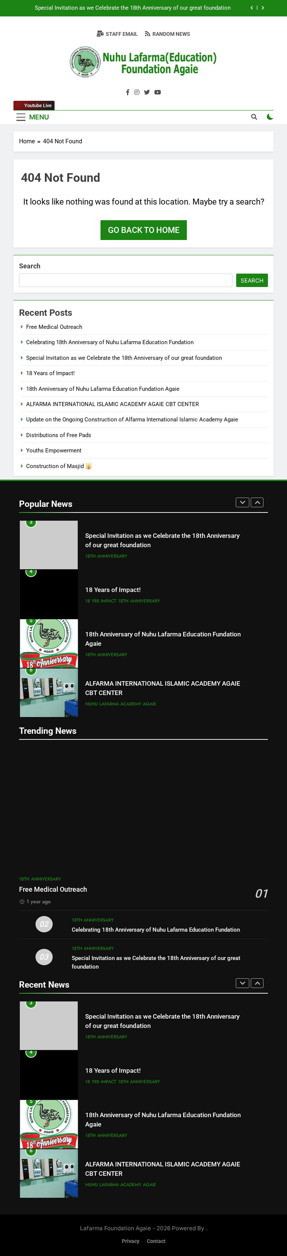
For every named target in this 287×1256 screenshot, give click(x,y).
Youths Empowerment (53, 450)
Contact (156, 1241)
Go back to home (143, 230)
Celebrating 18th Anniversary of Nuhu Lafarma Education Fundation (110, 342)
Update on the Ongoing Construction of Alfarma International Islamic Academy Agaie (132, 419)
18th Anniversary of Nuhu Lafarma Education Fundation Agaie (102, 389)
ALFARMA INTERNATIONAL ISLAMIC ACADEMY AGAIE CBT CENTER (112, 404)
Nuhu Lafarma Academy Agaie (120, 704)
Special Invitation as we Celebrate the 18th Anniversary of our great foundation (133, 8)
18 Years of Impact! (50, 373)
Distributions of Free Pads (58, 435)
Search (29, 266)
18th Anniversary (106, 556)
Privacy (130, 1241)
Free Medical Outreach (54, 327)
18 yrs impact (100, 601)
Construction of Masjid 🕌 (59, 466)
